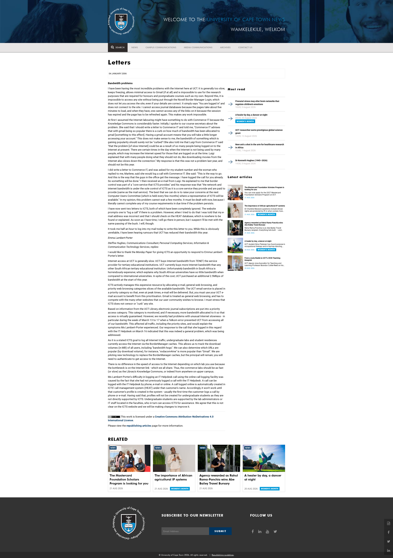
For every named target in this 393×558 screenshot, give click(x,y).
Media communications (198, 47)
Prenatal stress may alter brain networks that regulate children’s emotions (257, 102)
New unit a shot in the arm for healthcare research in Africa (259, 146)
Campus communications (161, 47)
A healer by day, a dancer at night (251, 115)
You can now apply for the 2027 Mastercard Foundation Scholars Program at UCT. (263, 194)
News (134, 47)
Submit (220, 531)
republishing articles (138, 425)
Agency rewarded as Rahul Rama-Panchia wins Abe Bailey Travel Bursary (264, 224)
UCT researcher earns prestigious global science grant (259, 131)
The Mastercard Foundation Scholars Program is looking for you (264, 188)
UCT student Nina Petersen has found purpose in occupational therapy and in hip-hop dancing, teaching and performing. (265, 245)
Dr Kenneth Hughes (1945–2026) (251, 160)
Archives (225, 47)
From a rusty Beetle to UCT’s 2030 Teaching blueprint (262, 259)
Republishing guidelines (223, 555)
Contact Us (245, 47)
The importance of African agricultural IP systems (265, 206)
